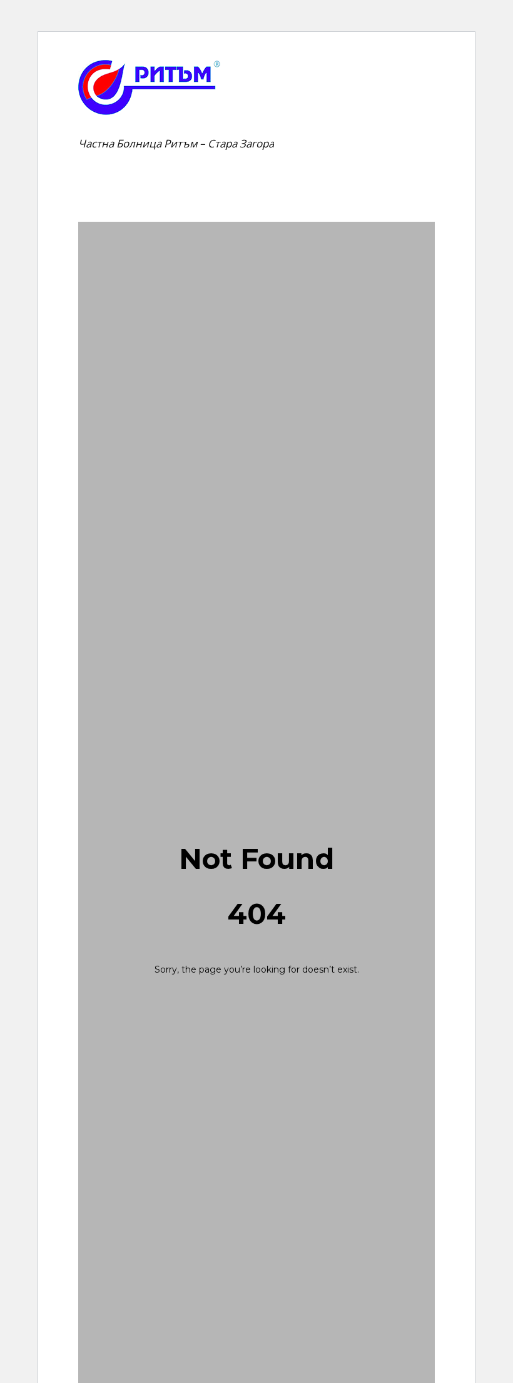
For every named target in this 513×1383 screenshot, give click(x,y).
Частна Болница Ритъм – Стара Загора (176, 143)
